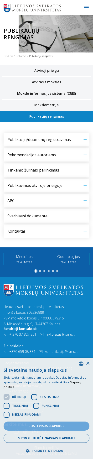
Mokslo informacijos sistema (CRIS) (46, 93)
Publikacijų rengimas (46, 116)
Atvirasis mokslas (46, 82)
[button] (36, 271)
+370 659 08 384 (22, 351)
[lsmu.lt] (47, 7)
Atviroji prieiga (46, 70)
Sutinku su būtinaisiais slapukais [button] (46, 438)
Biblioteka (21, 56)
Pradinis (8, 56)
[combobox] (81, 363)
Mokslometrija (46, 105)
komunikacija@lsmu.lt (61, 351)
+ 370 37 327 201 (22, 334)
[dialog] (46, 408)
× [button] (87, 363)
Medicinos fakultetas (24, 259)
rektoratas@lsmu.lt (60, 334)
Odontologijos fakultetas (68, 259)
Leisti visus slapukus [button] (46, 426)
